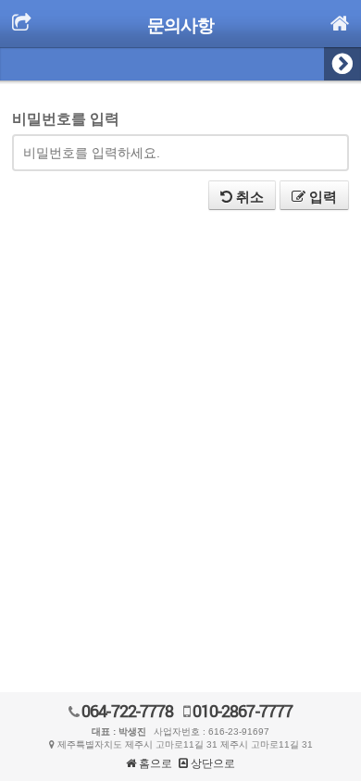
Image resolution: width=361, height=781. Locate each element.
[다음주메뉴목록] (342, 64)
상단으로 (211, 763)
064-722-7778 (126, 711)
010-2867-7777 (241, 711)
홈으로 (154, 763)
